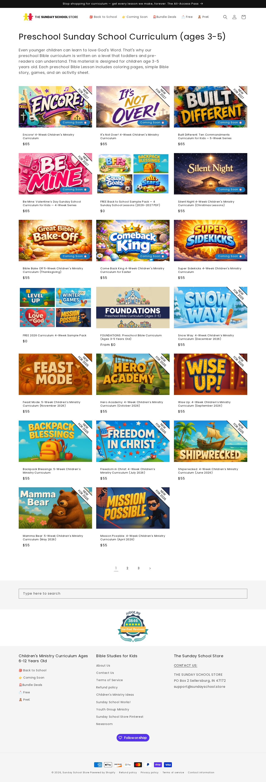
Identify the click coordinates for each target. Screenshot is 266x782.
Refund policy (107, 687)
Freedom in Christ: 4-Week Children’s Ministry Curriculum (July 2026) (127, 470)
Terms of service (173, 772)
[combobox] (133, 593)
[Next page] (149, 568)
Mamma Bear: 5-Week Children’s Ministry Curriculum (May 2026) (53, 537)
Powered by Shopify (102, 772)
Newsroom (104, 724)
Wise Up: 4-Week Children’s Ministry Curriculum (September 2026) (204, 404)
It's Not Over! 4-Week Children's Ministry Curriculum (129, 136)
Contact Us (105, 673)
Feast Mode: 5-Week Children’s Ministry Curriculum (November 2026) (51, 404)
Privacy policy (150, 772)
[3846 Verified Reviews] (133, 642)
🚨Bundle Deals (30, 685)
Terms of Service (109, 680)
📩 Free (24, 692)
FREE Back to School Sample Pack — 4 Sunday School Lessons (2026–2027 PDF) (130, 203)
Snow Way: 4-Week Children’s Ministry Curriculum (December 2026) (206, 337)
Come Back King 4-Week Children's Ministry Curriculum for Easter (132, 270)
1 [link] (116, 568)
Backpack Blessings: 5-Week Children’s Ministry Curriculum (52, 470)
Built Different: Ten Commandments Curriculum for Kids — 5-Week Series (205, 136)
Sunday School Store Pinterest (119, 716)
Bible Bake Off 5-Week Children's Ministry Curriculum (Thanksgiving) (53, 270)
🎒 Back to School (33, 670)
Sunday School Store (76, 772)
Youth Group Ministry (112, 709)
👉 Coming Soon (31, 678)
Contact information (201, 772)
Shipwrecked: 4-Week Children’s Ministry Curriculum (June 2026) (208, 470)
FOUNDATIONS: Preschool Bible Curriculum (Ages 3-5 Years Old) (131, 337)
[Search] (242, 593)
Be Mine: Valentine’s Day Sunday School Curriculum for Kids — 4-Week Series (52, 203)
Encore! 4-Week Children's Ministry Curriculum (48, 136)
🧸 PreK (24, 699)
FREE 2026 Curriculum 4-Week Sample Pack (54, 335)
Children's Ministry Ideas (115, 695)
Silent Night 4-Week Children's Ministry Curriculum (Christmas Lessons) (206, 203)
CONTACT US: (185, 665)
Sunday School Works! (113, 702)
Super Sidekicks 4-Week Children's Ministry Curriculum (209, 270)
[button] (225, 17)
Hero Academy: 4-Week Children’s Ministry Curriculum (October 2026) (131, 404)
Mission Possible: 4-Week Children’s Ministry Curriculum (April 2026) (132, 537)
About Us (103, 665)
